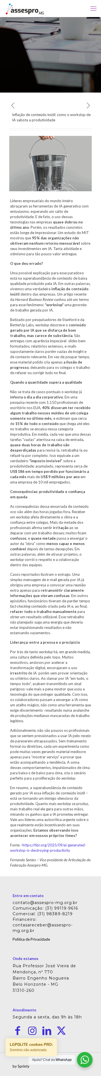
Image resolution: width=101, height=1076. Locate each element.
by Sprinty (21, 1066)
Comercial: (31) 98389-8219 (43, 913)
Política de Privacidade (31, 939)
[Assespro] (24, 8)
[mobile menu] (93, 8)
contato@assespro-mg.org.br (45, 902)
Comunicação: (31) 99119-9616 (45, 908)
